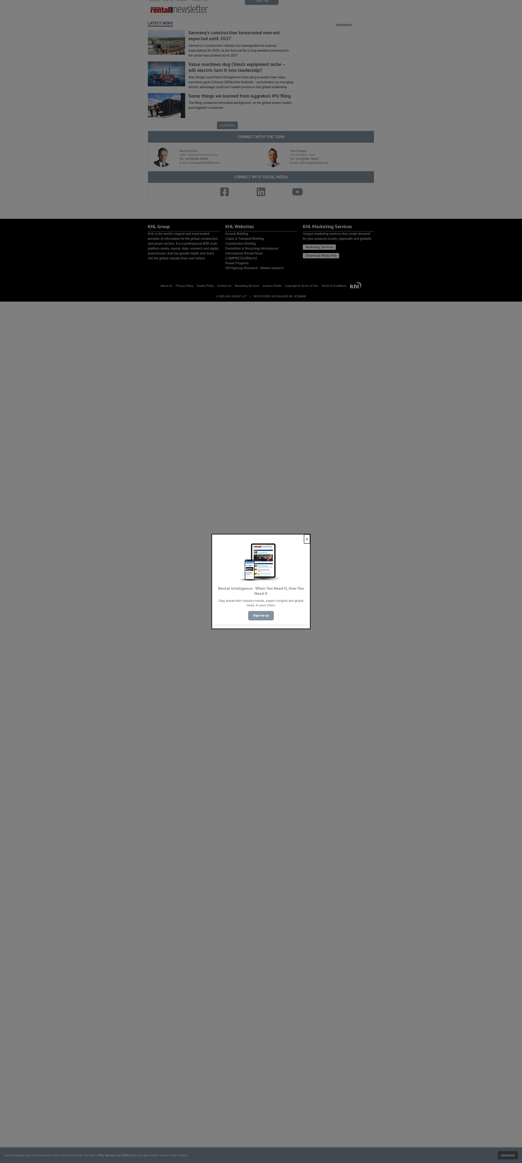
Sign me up (261, 615)
